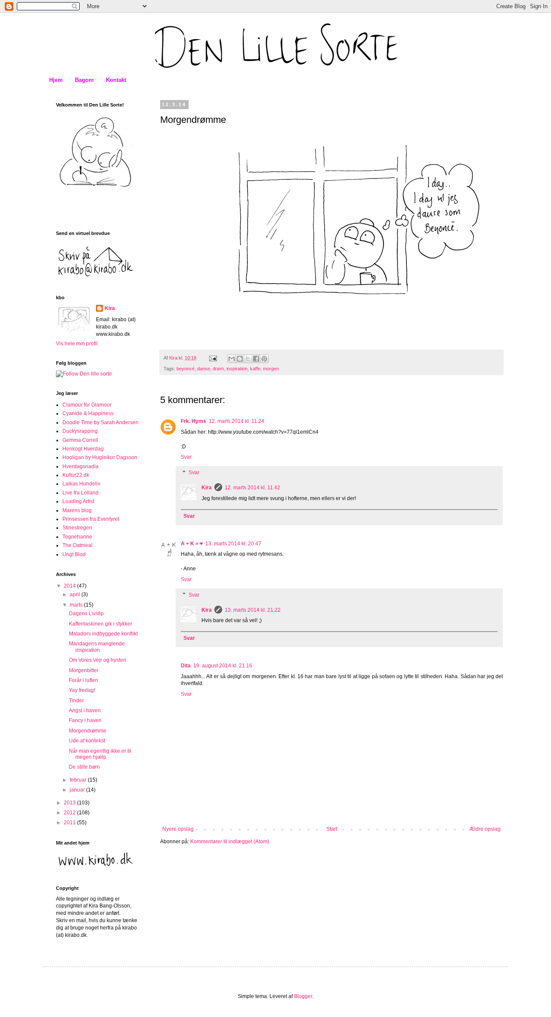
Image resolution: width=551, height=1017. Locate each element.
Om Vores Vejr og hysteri (97, 660)
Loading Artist (78, 501)
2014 (70, 586)
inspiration (237, 368)
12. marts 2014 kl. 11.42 (252, 488)
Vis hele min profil (77, 344)
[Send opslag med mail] (212, 357)
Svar (186, 457)
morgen (271, 368)
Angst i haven (85, 710)
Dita (186, 666)
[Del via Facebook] (256, 358)
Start (331, 829)
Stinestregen (77, 528)
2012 (70, 813)
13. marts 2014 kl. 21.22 (253, 610)
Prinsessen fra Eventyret (90, 519)
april (75, 594)
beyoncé (185, 368)
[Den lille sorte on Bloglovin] (84, 374)
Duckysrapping (80, 431)
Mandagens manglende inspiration (97, 647)
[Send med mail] (231, 358)
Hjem (56, 80)
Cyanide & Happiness (88, 413)
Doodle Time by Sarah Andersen (100, 422)
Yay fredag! (82, 690)
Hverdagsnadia (80, 466)
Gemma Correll (80, 440)
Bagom (84, 80)
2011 (70, 823)
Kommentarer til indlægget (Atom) (229, 842)
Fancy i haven (85, 720)
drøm (218, 368)
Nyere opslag (178, 829)
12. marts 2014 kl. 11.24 (236, 421)
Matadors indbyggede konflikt (103, 634)
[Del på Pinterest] (264, 358)
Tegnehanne (77, 537)
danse (203, 368)
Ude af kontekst (87, 741)
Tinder (76, 701)
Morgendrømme (87, 731)
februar (79, 780)
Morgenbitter (84, 670)
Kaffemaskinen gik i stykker (100, 624)
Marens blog (77, 510)
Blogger (303, 996)
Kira (206, 488)
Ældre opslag (485, 829)
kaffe (255, 368)
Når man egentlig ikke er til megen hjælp (100, 754)
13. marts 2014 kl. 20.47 (233, 544)
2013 (70, 803)
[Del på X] (248, 358)
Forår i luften (83, 680)
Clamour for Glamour (86, 405)
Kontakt (116, 80)
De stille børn (84, 767)
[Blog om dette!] (239, 358)
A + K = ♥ (192, 544)
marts (77, 605)
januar (78, 790)
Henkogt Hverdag (83, 449)
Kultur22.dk (75, 475)
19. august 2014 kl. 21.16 (222, 666)
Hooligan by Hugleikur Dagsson (99, 457)
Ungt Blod (74, 554)
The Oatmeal (77, 545)
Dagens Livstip (86, 613)
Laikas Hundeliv (81, 484)
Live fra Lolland (80, 493)
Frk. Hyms (193, 421)
